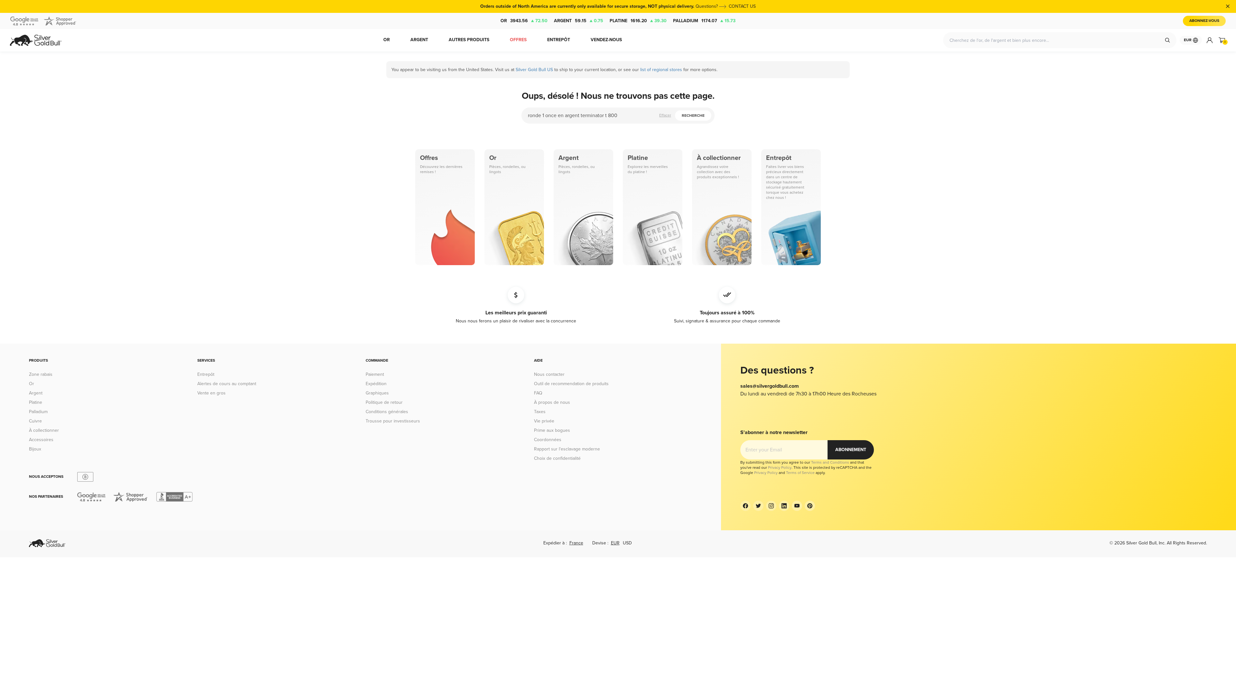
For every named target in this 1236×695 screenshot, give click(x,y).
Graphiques (377, 393)
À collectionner (44, 430)
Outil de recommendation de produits (571, 383)
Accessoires (41, 439)
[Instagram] (771, 506)
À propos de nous (552, 402)
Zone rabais (40, 374)
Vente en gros (211, 393)
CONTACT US (742, 6)
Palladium (704, 20)
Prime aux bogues (552, 430)
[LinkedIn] (784, 506)
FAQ (538, 393)
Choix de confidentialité (557, 458)
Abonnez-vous (1204, 20)
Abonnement (850, 449)
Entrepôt (205, 374)
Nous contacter (549, 374)
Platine (638, 20)
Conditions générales (387, 411)
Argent (578, 20)
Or (524, 20)
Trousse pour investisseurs (393, 421)
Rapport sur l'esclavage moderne (567, 449)
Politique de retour (384, 402)
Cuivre (35, 421)
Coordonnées (547, 439)
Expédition (376, 383)
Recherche (693, 115)
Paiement (375, 374)
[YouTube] (797, 506)
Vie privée (544, 421)
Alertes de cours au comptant (226, 383)
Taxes (540, 411)
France (576, 543)
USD (627, 543)
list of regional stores (661, 69)
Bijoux (35, 449)
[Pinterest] (810, 506)
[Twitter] (758, 506)
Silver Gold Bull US (534, 69)
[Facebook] (745, 506)
